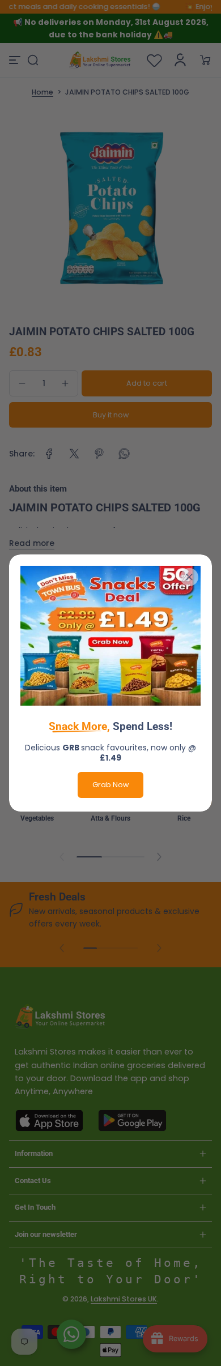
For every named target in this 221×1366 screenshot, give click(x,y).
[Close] (189, 577)
